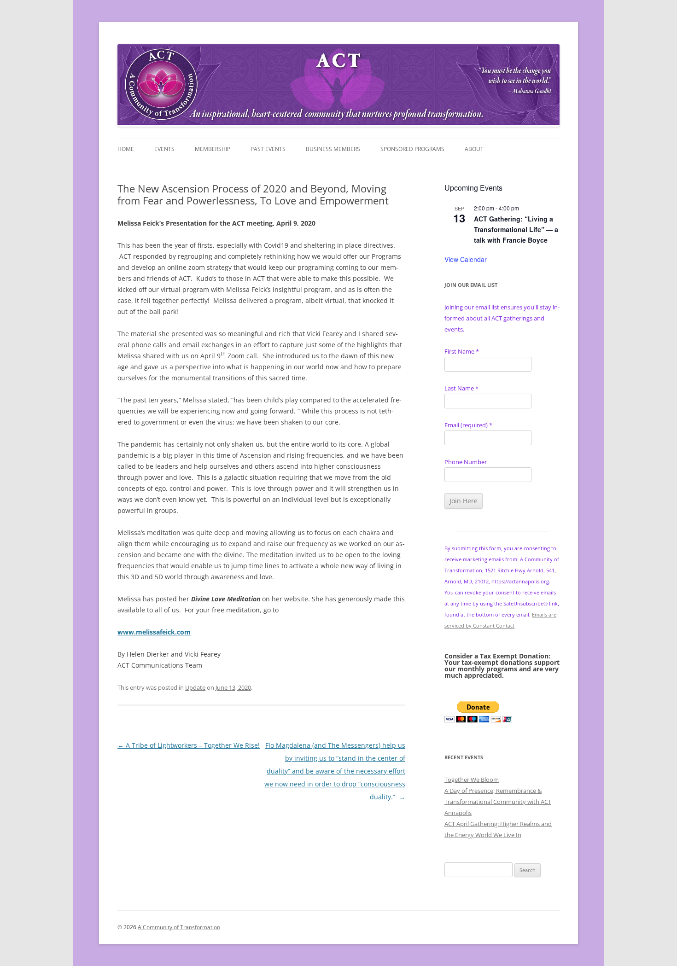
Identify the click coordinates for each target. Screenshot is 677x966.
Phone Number (465, 462)
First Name (461, 351)
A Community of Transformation (179, 927)
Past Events (268, 149)
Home (125, 149)
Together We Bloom (471, 779)
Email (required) (468, 425)
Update (195, 687)
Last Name (461, 388)
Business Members (333, 149)
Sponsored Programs (412, 149)
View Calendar (465, 259)
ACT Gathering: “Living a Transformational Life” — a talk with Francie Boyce (516, 229)
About (474, 149)
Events (164, 149)
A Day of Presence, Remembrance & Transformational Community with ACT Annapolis (497, 801)
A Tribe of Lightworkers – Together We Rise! (188, 745)
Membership (212, 149)
